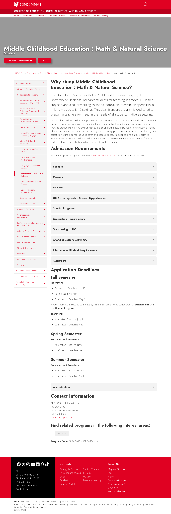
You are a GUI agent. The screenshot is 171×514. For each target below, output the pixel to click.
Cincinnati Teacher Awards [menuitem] (28, 259)
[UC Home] (27, 4)
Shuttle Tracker (91, 469)
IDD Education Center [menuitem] (26, 237)
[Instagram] (28, 464)
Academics (31, 73)
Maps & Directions (117, 469)
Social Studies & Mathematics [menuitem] (28, 191)
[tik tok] (47, 464)
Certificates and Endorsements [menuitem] (24, 216)
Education (62, 433)
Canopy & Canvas (69, 469)
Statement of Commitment (79, 504)
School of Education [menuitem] (24, 83)
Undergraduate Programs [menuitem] (28, 95)
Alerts (16, 504)
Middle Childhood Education (98, 73)
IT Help (87, 472)
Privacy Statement (135, 504)
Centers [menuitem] (20, 265)
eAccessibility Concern (116, 504)
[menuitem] (16, 16)
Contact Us (22, 488)
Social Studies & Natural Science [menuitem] (31, 183)
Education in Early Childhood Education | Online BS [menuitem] (29, 111)
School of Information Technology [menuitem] (25, 283)
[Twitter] (24, 464)
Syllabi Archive (99, 504)
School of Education (48, 73)
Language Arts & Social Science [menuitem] (30, 166)
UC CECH (19, 73)
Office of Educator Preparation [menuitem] (30, 231)
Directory (113, 487)
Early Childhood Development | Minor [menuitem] (29, 120)
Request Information (20, 60)
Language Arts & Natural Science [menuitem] (31, 150)
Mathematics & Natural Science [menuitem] (32, 174)
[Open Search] (145, 4)
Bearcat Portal (67, 483)
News (111, 476)
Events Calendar (116, 491)
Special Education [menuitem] (27, 203)
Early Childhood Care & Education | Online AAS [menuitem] (29, 101)
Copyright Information (23, 507)
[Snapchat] (42, 464)
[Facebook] (19, 464)
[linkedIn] (38, 464)
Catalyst (64, 480)
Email (62, 476)
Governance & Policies (119, 483)
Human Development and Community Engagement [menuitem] (30, 134)
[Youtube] (33, 464)
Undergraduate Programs (71, 73)
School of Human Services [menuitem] (27, 276)
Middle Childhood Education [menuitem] (27, 142)
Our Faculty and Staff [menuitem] (26, 242)
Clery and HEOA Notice (30, 504)
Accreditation (40, 507)
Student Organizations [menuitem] (26, 248)
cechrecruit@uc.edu (61, 417)
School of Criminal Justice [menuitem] (26, 270)
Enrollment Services (70, 472)
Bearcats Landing (92, 480)
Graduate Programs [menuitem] (25, 209)
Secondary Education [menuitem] (29, 198)
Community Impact (118, 480)
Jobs (110, 472)
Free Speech (150, 504)
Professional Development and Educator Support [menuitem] (30, 224)
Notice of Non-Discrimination (54, 504)
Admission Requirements (103, 155)
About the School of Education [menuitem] (30, 89)
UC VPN (87, 476)
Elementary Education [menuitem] (29, 127)
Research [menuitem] (21, 253)
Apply (45, 60)
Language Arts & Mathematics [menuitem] (28, 158)
